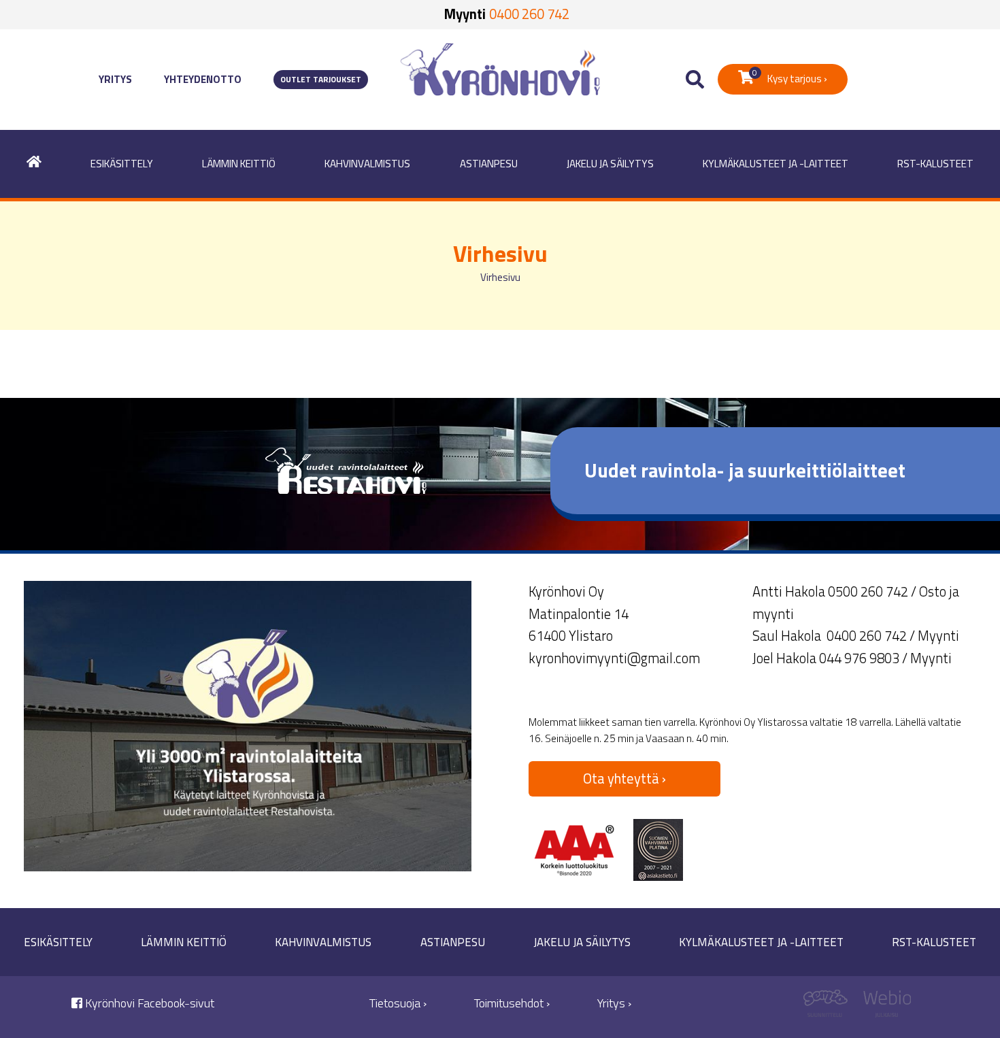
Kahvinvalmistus (367, 163)
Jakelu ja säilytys (610, 163)
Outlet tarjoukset (320, 79)
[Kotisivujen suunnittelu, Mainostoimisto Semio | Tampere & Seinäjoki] (830, 1007)
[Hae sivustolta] (695, 79)
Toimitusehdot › (512, 1003)
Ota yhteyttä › (624, 778)
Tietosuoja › (398, 1003)
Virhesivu (500, 277)
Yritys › (614, 1003)
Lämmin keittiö (239, 163)
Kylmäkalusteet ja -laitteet (775, 163)
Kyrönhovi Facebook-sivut (148, 1003)
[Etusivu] (34, 164)
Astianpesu (489, 163)
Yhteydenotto (202, 79)
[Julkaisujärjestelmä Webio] (884, 1007)
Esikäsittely (121, 163)
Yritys (115, 79)
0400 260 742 (529, 13)
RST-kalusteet (935, 163)
